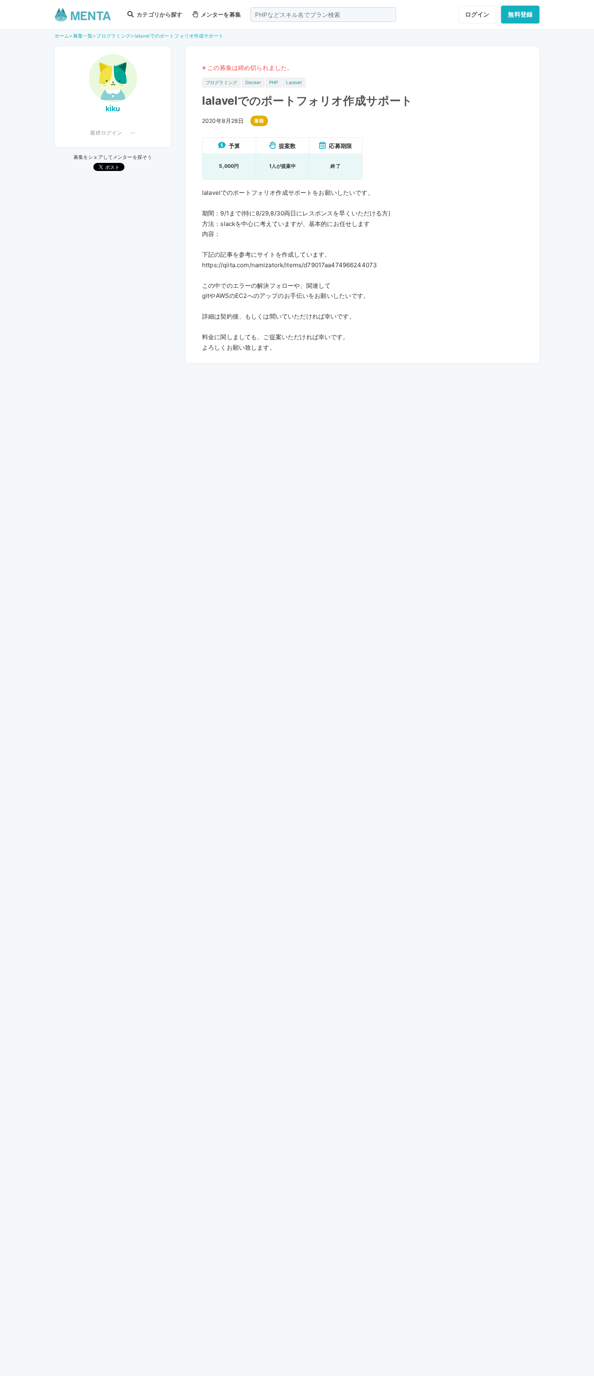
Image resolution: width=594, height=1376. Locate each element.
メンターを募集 (220, 14)
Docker (253, 82)
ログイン (477, 14)
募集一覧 (83, 36)
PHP (273, 82)
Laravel (294, 82)
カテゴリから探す (158, 14)
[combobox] (323, 14)
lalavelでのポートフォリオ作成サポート (179, 36)
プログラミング (113, 36)
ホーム (62, 36)
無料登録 (520, 14)
